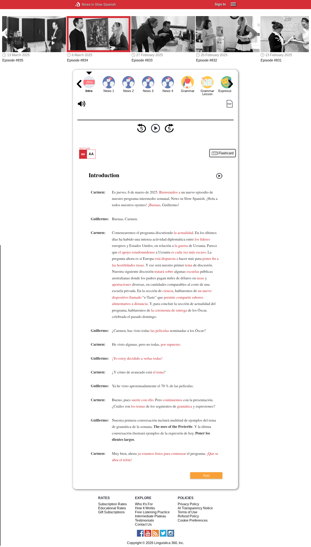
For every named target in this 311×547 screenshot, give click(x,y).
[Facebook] (140, 533)
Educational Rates (112, 508)
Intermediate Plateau (150, 516)
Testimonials (144, 520)
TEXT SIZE (84, 149)
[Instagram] (170, 533)
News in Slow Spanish (84, 4)
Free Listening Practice (152, 512)
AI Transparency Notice (195, 508)
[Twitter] (163, 533)
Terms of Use (187, 512)
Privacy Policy (188, 504)
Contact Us (143, 524)
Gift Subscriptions (111, 512)
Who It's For (144, 504)
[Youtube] (147, 533)
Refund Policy (188, 516)
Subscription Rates (112, 504)
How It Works (145, 508)
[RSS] (155, 533)
